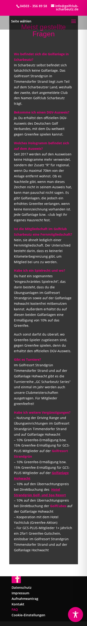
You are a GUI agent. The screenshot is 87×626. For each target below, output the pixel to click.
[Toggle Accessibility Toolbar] (76, 615)
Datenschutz (22, 587)
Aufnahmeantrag (25, 598)
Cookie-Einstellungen (28, 615)
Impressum (20, 593)
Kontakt (18, 604)
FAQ (15, 609)
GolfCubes (58, 506)
